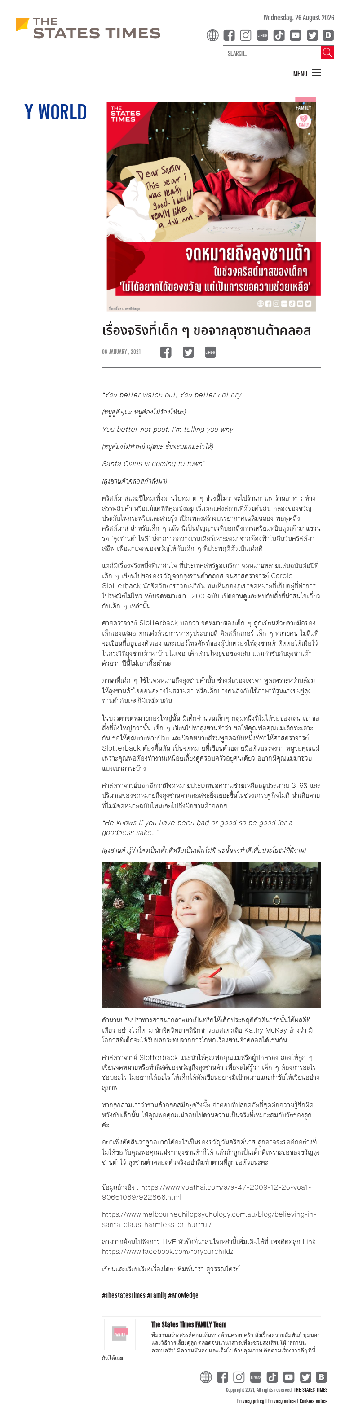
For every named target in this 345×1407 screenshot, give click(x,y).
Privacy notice (282, 1400)
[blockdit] (326, 34)
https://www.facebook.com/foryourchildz (167, 1251)
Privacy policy (251, 1400)
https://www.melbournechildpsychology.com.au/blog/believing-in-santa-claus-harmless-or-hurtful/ (209, 1219)
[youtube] (297, 34)
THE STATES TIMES (310, 1389)
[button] (307, 73)
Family (158, 1295)
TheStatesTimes (126, 1295)
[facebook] (231, 34)
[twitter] (312, 34)
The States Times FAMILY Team (188, 1324)
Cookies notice (313, 1400)
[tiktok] (280, 34)
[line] (264, 34)
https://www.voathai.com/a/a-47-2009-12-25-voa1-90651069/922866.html (206, 1192)
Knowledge (185, 1295)
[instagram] (247, 34)
